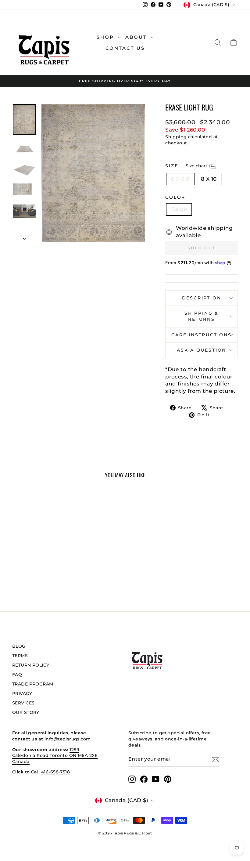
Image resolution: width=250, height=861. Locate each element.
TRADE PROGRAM (32, 684)
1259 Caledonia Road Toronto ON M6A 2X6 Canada (55, 755)
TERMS (20, 655)
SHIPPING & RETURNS (201, 316)
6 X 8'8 (180, 179)
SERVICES (23, 703)
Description (201, 298)
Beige (179, 209)
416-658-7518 (55, 772)
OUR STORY (25, 712)
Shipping (176, 136)
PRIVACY (22, 693)
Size (187, 165)
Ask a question (201, 350)
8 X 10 (209, 179)
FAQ (17, 674)
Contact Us (125, 48)
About (137, 37)
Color (175, 197)
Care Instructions (201, 335)
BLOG (19, 646)
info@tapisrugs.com (68, 739)
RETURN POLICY (30, 665)
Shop (106, 37)
